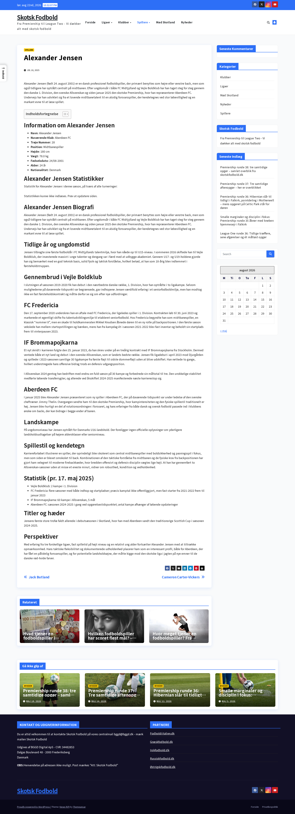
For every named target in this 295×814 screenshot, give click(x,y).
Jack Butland (39, 577)
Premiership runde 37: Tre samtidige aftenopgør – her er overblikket (244, 185)
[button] (268, 22)
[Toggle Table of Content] (64, 114)
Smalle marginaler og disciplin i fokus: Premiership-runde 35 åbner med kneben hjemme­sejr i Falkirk (247, 220)
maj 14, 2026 (99, 701)
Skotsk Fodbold (37, 17)
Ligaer (106, 22)
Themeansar (79, 806)
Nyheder (187, 22)
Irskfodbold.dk (159, 750)
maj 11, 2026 (164, 701)
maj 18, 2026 (33, 701)
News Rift (64, 806)
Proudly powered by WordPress (33, 806)
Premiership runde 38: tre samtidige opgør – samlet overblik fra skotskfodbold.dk (244, 171)
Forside (90, 22)
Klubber (124, 22)
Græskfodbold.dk (161, 742)
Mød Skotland (165, 22)
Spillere (143, 22)
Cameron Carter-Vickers (181, 577)
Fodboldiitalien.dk (162, 733)
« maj (223, 331)
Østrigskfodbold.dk (162, 767)
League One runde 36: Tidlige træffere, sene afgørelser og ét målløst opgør (245, 235)
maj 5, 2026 (228, 701)
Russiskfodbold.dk (162, 758)
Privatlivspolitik (270, 806)
